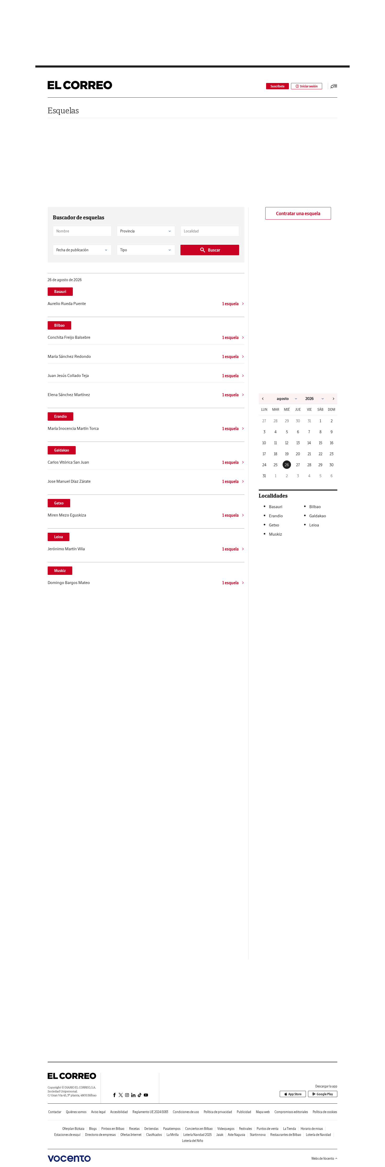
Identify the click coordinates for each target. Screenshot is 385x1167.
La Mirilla (173, 1135)
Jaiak (219, 1135)
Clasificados (154, 1135)
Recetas (134, 1129)
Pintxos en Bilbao (112, 1129)
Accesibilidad (119, 1112)
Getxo (59, 503)
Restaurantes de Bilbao (285, 1135)
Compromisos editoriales (291, 1112)
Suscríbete (277, 86)
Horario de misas (312, 1129)
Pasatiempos (171, 1129)
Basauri (60, 291)
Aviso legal (98, 1112)
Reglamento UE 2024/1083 (150, 1112)
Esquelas (63, 110)
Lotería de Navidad (318, 1135)
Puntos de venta (267, 1129)
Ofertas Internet (130, 1135)
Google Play (325, 1094)
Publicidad (244, 1112)
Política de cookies (325, 1112)
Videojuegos (225, 1129)
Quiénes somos (76, 1112)
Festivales (245, 1129)
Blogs (93, 1129)
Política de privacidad (218, 1112)
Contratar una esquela (298, 213)
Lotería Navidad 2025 (197, 1135)
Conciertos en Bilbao (199, 1129)
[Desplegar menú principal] (334, 86)
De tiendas (151, 1129)
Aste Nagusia (236, 1135)
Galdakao (61, 450)
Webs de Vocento (322, 1158)
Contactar (54, 1112)
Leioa (58, 537)
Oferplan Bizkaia (73, 1129)
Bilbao (59, 325)
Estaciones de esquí (67, 1135)
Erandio (60, 416)
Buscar (214, 250)
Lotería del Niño (192, 1141)
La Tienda (289, 1129)
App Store (294, 1094)
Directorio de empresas (100, 1135)
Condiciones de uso (186, 1112)
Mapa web (263, 1112)
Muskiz (60, 570)
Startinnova (258, 1135)
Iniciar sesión (309, 86)
